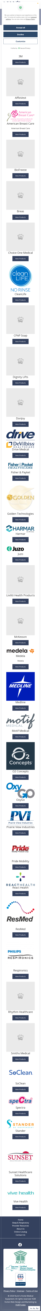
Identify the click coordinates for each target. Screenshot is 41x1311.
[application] (20, 655)
